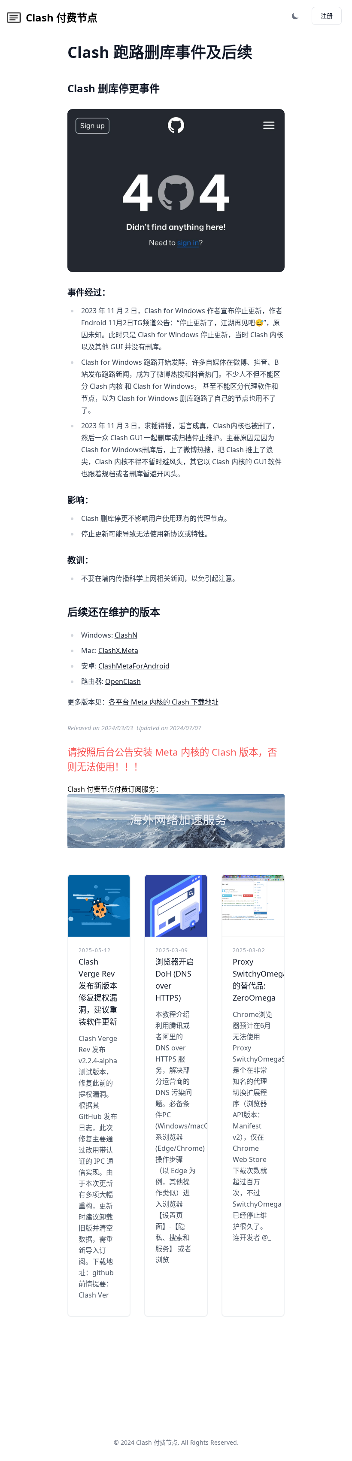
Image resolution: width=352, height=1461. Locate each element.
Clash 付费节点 (157, 1442)
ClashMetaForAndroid (134, 666)
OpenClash (123, 681)
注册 (327, 16)
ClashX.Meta (118, 650)
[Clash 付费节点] (176, 821)
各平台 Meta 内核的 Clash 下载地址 (163, 702)
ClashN (126, 635)
